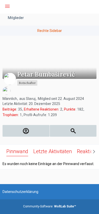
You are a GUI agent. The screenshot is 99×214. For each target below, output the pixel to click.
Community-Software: (49, 206)
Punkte (69, 109)
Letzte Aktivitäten (52, 151)
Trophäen (10, 115)
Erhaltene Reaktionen (41, 109)
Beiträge (9, 109)
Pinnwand (17, 151)
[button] (7, 6)
